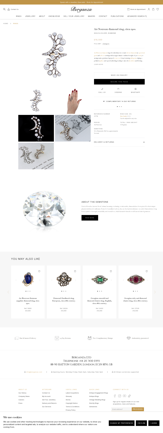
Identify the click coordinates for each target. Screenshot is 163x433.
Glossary (69, 396)
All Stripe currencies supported (126, 372)
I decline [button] (141, 423)
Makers (91, 16)
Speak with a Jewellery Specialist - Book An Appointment (81, 2)
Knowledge (54, 16)
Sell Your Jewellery (74, 16)
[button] (117, 105)
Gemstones (93, 406)
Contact (103, 16)
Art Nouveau (98, 53)
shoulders (132, 61)
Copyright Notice (72, 403)
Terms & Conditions (72, 406)
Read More (89, 218)
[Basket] (153, 9)
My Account (46, 396)
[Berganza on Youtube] (124, 396)
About (42, 16)
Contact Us (46, 393)
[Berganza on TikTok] (129, 395)
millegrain (133, 58)
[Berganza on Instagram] (120, 396)
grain (95, 55)
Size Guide (123, 116)
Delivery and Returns (49, 403)
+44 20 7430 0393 (89, 361)
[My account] (149, 9)
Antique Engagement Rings (98, 393)
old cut (128, 53)
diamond (104, 53)
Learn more (98, 64)
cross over (117, 58)
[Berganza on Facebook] (115, 396)
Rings (19, 16)
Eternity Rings (94, 403)
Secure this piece (119, 82)
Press (20, 403)
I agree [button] (153, 423)
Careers (21, 400)
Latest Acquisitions (72, 393)
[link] (28, 282)
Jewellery (30, 16)
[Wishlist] (158, 9)
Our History (22, 393)
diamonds (134, 53)
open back (141, 53)
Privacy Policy (70, 410)
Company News (24, 396)
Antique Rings (94, 396)
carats (139, 55)
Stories (68, 400)
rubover (102, 55)
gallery (102, 61)
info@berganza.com (34, 372)
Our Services (46, 406)
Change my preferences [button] (121, 423)
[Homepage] (81, 9)
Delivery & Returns (104, 142)
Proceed (138, 409)
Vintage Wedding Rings (97, 400)
